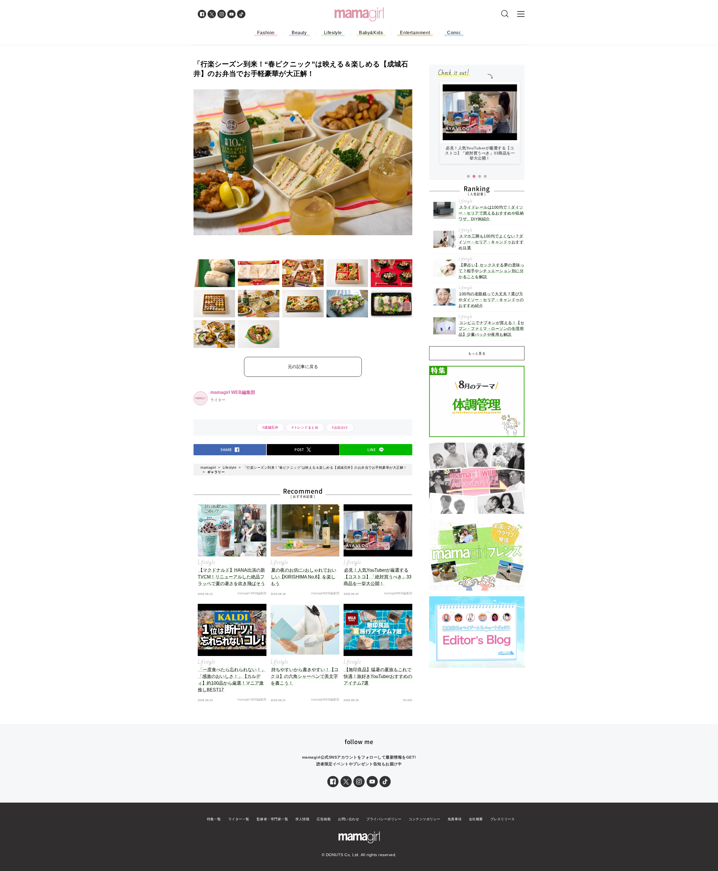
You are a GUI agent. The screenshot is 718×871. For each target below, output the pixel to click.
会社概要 (476, 819)
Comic (454, 32)
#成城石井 (270, 427)
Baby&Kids (371, 32)
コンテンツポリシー (424, 819)
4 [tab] (485, 177)
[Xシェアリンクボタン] (346, 781)
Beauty (299, 32)
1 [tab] (468, 177)
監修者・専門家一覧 (272, 819)
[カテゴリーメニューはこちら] (520, 14)
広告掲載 (324, 819)
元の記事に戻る (303, 366)
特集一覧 (214, 819)
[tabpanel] (479, 123)
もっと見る (477, 353)
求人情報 (302, 819)
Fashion (266, 32)
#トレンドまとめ (305, 427)
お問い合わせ (348, 819)
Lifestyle (333, 32)
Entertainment (415, 32)
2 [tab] (474, 177)
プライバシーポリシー (383, 819)
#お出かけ (340, 427)
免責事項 (455, 819)
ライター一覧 (238, 819)
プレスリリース (502, 819)
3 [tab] (480, 177)
